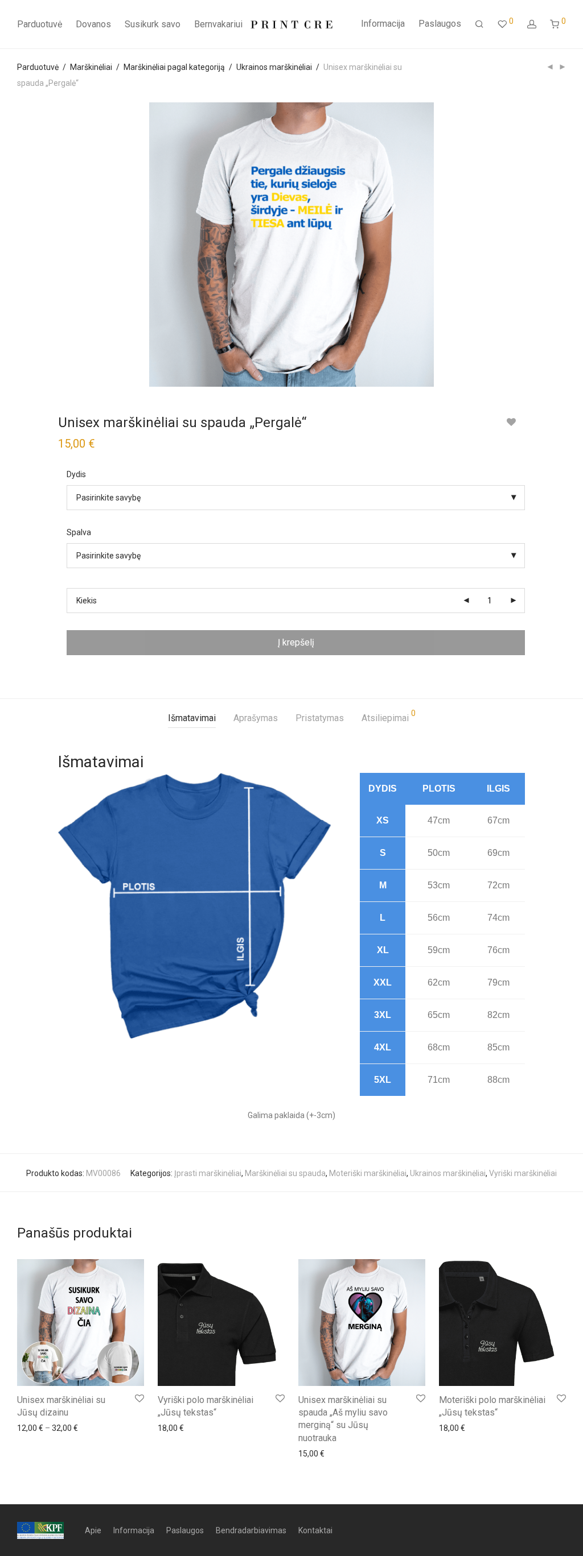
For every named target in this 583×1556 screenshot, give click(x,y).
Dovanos (93, 24)
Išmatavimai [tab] (192, 718)
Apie (93, 1530)
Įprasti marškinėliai (207, 1173)
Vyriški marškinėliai (523, 1173)
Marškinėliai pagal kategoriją (174, 67)
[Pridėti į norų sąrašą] (511, 422)
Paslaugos (439, 23)
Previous (19, 244)
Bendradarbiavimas (251, 1530)
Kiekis (86, 600)
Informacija (383, 23)
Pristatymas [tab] (319, 718)
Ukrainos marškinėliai (274, 67)
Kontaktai (315, 1530)
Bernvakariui (218, 24)
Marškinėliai (91, 67)
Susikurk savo (152, 24)
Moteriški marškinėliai (368, 1173)
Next (564, 244)
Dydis (76, 474)
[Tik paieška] (479, 24)
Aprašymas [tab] (255, 718)
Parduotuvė (39, 24)
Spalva (79, 532)
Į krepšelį (296, 642)
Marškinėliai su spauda (285, 1173)
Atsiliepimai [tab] (389, 716)
